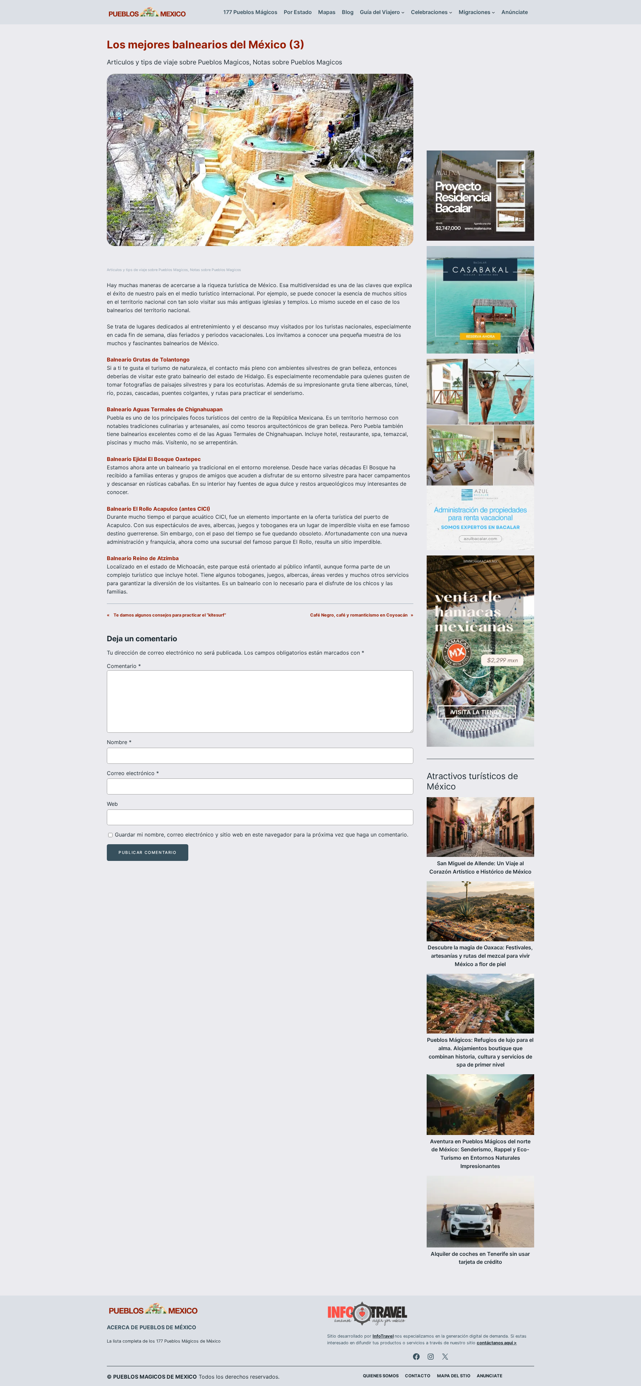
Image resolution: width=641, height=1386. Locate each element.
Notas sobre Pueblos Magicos (297, 62)
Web (112, 803)
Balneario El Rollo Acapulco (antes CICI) (158, 508)
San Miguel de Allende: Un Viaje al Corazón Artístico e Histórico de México (480, 867)
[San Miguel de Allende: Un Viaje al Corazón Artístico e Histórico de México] (480, 828)
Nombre (119, 742)
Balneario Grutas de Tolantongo (148, 359)
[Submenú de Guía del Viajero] (403, 12)
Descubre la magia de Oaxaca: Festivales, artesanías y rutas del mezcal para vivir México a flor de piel (480, 955)
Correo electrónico (133, 773)
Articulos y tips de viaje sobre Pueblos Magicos (178, 62)
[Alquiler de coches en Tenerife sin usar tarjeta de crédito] (480, 1213)
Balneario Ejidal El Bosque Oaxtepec (154, 459)
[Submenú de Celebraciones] (450, 12)
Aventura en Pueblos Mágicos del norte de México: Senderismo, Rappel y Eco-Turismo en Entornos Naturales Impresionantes (480, 1153)
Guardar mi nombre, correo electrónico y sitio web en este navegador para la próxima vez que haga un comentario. (261, 834)
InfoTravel (383, 1336)
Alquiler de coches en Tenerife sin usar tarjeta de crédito (480, 1257)
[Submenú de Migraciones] (493, 12)
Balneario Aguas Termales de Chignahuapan (165, 409)
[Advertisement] (480, 91)
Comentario (124, 666)
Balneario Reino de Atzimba (143, 558)
